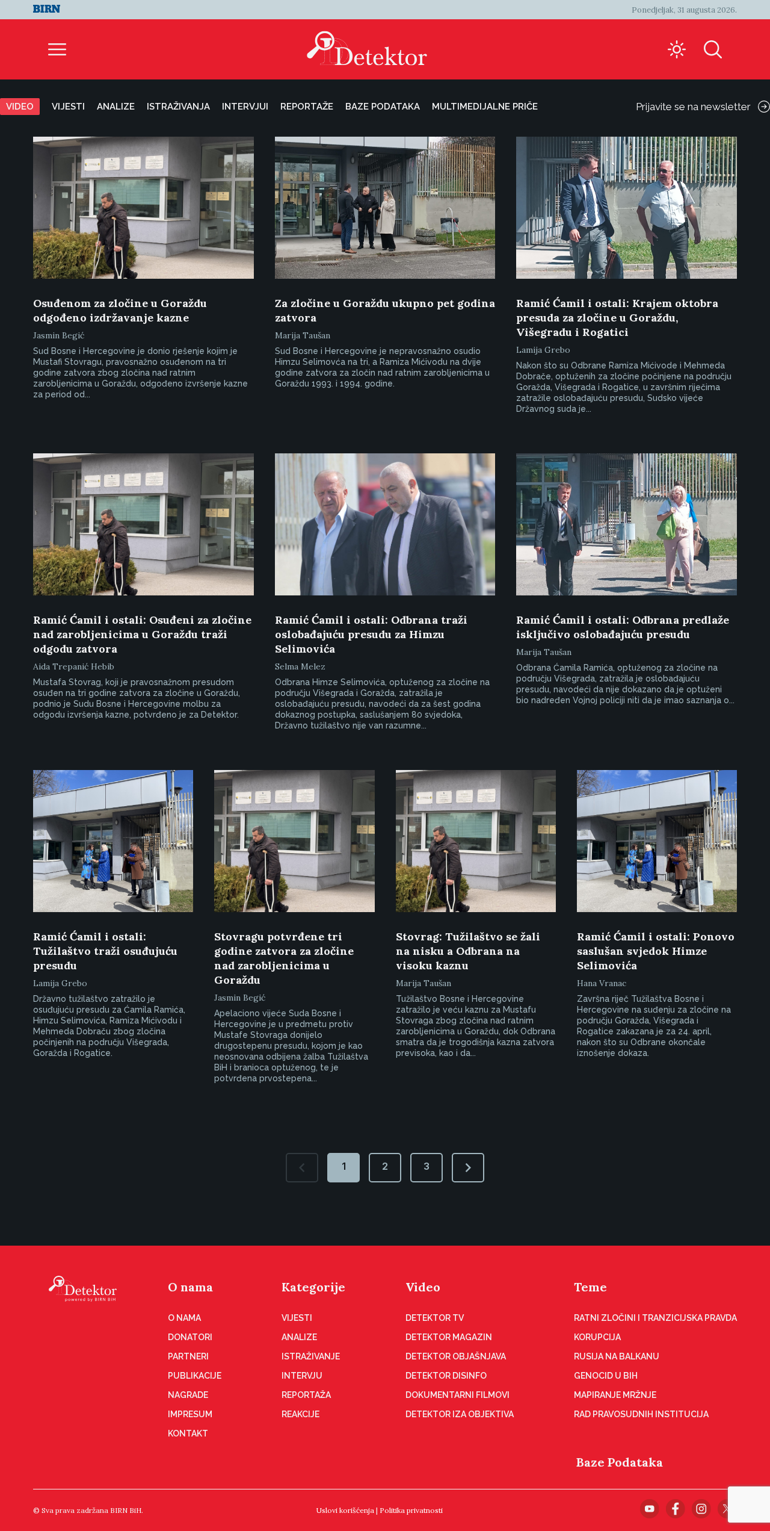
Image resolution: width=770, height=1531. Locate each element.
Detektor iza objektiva (459, 1414)
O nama (190, 1286)
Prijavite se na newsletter (693, 107)
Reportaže (306, 106)
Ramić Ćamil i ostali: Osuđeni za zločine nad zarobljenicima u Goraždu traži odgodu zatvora (142, 634)
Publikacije (194, 1375)
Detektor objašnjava (455, 1356)
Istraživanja (178, 106)
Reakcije (300, 1414)
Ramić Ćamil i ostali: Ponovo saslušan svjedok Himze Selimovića (656, 951)
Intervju (302, 1375)
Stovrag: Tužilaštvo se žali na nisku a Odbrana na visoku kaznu (468, 951)
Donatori (190, 1337)
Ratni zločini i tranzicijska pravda (655, 1318)
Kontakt (188, 1433)
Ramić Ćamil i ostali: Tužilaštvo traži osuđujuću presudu (105, 951)
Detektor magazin (448, 1337)
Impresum (190, 1414)
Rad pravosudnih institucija (641, 1414)
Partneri (188, 1356)
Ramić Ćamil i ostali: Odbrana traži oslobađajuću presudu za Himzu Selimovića (371, 634)
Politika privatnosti (411, 1510)
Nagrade (188, 1395)
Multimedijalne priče (485, 106)
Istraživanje (311, 1356)
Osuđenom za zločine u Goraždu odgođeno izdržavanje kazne (120, 310)
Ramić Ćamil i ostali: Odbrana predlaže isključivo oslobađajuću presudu (622, 627)
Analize (116, 106)
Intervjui (245, 106)
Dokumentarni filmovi (457, 1395)
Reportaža (306, 1395)
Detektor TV (434, 1318)
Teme (590, 1286)
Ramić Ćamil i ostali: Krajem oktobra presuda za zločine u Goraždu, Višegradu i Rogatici (617, 317)
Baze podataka (382, 106)
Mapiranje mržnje (615, 1395)
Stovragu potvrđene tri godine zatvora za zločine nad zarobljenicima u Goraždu (284, 958)
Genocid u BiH (606, 1375)
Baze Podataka (619, 1462)
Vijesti (68, 106)
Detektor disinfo (446, 1375)
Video (20, 106)
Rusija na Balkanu (616, 1356)
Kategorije (313, 1286)
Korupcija (597, 1337)
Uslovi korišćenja (345, 1510)
